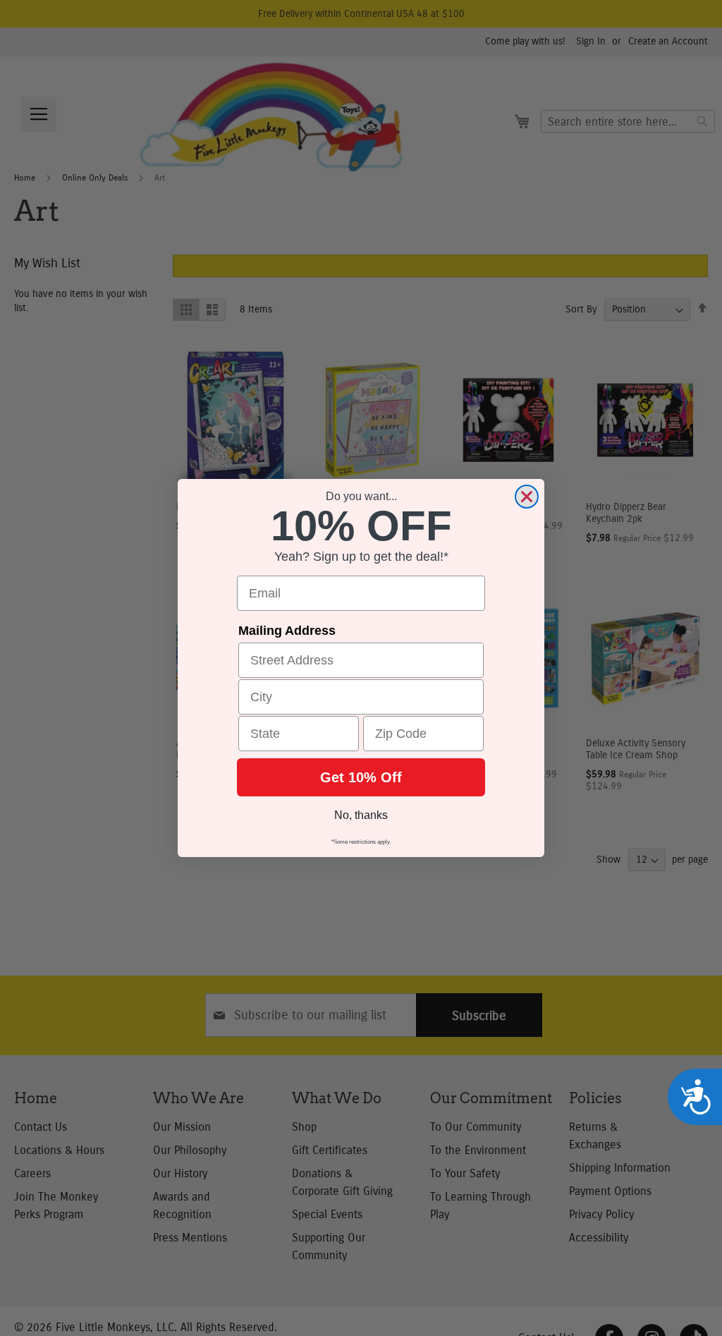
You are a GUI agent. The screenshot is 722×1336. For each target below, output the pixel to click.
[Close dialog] (527, 497)
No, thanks (361, 815)
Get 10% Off (361, 777)
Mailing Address (287, 631)
